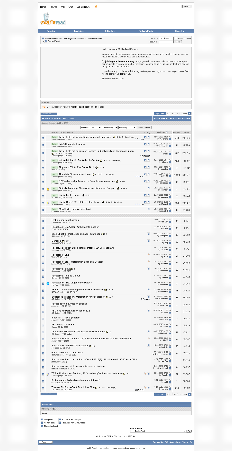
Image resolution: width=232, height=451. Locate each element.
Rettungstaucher (161, 354)
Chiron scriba (162, 299)
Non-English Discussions (74, 39)
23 (177, 346)
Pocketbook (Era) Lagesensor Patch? (71, 282)
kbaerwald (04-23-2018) (61, 383)
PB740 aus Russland (62, 324)
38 (177, 196)
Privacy (185, 442)
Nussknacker (162, 146)
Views (186, 132)
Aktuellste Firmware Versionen (75, 174)
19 (177, 235)
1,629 (177, 175)
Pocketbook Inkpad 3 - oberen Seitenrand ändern (78, 366)
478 (177, 138)
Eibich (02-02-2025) (59, 229)
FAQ (166, 442)
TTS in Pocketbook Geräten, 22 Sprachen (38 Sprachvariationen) (86, 373)
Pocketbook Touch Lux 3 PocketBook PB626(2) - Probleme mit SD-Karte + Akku (94, 359)
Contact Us (158, 442)
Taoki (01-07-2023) (59, 257)
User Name (153, 38)
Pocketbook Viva (60, 254)
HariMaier (164, 333)
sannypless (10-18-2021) (61, 306)
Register (51, 31)
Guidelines (79, 31)
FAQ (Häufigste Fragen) (72, 144)
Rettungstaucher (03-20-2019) (64, 355)
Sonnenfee (163, 271)
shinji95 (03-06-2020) (60, 341)
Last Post (160, 132)
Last (184, 114)
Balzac (165, 326)
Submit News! (83, 7)
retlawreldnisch (162, 368)
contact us (125, 74)
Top (191, 442)
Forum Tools (159, 118)
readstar (164, 319)
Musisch (164, 204)
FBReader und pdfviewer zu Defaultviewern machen (87, 181)
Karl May (164, 222)
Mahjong (56, 240)
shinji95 (165, 340)
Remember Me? (184, 39)
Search (178, 31)
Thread (54, 132)
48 (177, 290)
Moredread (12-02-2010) (61, 197)
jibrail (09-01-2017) (59, 362)
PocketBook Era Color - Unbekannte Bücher (75, 226)
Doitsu (44, 413)
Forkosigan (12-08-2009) (61, 146)
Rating (147, 132)
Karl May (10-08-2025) (60, 222)
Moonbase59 (163, 291)
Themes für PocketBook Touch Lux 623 (72, 387)
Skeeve (165, 162)
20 (177, 269)
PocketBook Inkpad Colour (65, 275)
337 (177, 153)
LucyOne (164, 361)
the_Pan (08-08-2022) (60, 285)
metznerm (164, 139)
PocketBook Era (60, 268)
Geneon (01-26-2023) (60, 278)
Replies (177, 132)
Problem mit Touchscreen (65, 220)
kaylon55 (164, 264)
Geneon (165, 277)
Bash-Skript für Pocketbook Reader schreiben (76, 233)
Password (153, 42)
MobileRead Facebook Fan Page (87, 107)
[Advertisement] (71, 72)
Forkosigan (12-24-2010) (61, 376)
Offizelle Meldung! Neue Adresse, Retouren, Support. (87, 188)
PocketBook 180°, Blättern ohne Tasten (80, 202)
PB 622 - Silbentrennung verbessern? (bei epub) (77, 289)
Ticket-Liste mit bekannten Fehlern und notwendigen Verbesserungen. (96, 151)
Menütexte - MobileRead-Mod (75, 209)
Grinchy (165, 375)
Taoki (166, 257)
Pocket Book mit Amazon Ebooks (69, 303)
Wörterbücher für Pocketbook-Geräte (79, 160)
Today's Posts (146, 31)
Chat (70, 7)
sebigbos (164, 169)
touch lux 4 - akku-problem (65, 317)
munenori (164, 197)
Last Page (129, 137)
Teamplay (164, 190)
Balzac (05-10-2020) (59, 327)
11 (177, 311)
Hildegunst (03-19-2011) (61, 236)
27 (177, 374)
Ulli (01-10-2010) (58, 170)
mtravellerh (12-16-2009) (61, 211)
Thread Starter (66, 132)
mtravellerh (163, 211)
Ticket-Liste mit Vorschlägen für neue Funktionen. (85, 137)
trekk (166, 382)
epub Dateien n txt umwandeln (67, 352)
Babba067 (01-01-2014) (61, 243)
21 (177, 332)
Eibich (165, 229)
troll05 (165, 176)
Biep (166, 243)
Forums (53, 7)
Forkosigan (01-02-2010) (61, 163)
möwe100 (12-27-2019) (61, 320)
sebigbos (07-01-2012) (60, 348)
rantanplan (164, 306)
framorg (165, 389)
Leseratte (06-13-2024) (61, 250)
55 (177, 168)
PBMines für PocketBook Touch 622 (70, 310)
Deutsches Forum (94, 39)
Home (43, 7)
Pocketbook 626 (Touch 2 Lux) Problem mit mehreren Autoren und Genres (91, 338)
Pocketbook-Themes (70, 195)
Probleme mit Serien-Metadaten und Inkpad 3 (76, 380)
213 (177, 388)
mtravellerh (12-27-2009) (61, 184)
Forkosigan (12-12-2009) (61, 139)
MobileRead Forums (53, 39)
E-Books (109, 31)
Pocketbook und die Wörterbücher (69, 345)
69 (177, 189)
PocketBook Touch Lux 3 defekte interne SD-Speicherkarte (82, 247)
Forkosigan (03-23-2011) (61, 190)
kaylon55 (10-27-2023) (60, 264)
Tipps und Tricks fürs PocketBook (77, 167)
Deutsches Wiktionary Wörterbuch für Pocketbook (78, 331)
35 (177, 242)
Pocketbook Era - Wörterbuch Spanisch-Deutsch (77, 261)
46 (177, 182)
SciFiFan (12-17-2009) (60, 204)
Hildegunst (164, 236)
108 (177, 161)
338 (177, 203)
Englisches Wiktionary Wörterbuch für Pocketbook (78, 296)
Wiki (63, 7)
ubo (166, 154)
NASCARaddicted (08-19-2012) (64, 292)
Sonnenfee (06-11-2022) (61, 271)
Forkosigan (163, 183)
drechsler (164, 347)
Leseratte (164, 250)
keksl (166, 312)
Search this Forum (179, 118)
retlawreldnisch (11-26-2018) (63, 369)
